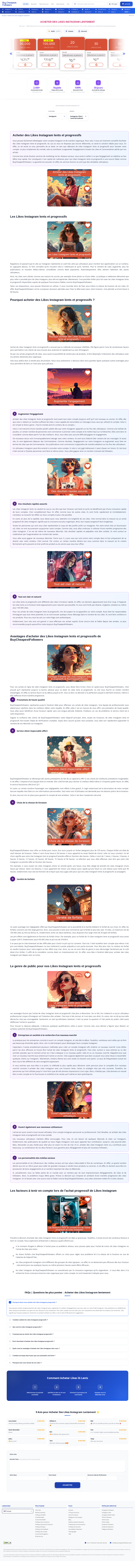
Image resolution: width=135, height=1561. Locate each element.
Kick (46, 12)
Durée (18, 52)
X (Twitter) (74, 9)
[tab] (35, 1390)
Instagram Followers (108, 1510)
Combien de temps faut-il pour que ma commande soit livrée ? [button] (34, 1355)
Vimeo (99, 12)
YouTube (60, 9)
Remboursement (40, 1512)
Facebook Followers (107, 1524)
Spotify (86, 9)
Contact (70, 1510)
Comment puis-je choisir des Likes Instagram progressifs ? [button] (33, 1334)
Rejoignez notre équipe (75, 1517)
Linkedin (20, 12)
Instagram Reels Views (108, 1515)
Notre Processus (44, 4)
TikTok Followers (107, 1517)
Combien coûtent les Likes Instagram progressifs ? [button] (30, 1320)
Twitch (33, 12)
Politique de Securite (74, 1527)
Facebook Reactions (108, 1527)
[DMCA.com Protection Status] (7, 1543)
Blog (69, 1520)
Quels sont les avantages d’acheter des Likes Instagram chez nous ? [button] (36, 1348)
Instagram (7, 9)
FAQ (52, 4)
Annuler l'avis (14, 1459)
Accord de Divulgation (41, 1534)
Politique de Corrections (42, 1522)
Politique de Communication (76, 1524)
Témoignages (72, 1531)
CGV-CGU (38, 1510)
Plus (68, 4)
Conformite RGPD (40, 1520)
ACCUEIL (25, 4)
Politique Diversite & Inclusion (44, 1524)
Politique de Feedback (41, 1529)
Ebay (112, 12)
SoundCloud (101, 9)
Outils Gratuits (60, 4)
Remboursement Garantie (76, 1522)
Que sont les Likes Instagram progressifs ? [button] (27, 1327)
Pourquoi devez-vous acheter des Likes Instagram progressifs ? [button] (35, 1302)
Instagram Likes (106, 1512)
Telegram (47, 9)
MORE (126, 12)
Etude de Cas (39, 1536)
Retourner (131, 15)
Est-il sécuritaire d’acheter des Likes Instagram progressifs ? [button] (33, 1341)
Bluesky (127, 9)
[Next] (124, 53)
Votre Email (52, 1475)
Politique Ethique (40, 1527)
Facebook (34, 9)
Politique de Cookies (41, 1531)
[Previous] (10, 53)
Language (6, 1506)
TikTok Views (105, 1522)
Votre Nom (13, 1475)
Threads (113, 9)
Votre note (13, 1454)
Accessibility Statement (75, 1529)
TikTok (20, 9)
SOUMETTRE (67, 1485)
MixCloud (87, 12)
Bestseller (34, 4)
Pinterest (60, 12)
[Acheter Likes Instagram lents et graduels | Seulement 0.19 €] (11, 4)
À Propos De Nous (73, 1512)
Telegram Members (107, 1529)
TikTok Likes (105, 1520)
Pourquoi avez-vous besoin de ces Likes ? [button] (27, 1363)
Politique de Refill (40, 1515)
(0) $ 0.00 (127, 4)
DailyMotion (74, 12)
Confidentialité (39, 1517)
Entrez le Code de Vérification (97, 1475)
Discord (7, 12)
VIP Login (114, 4)
